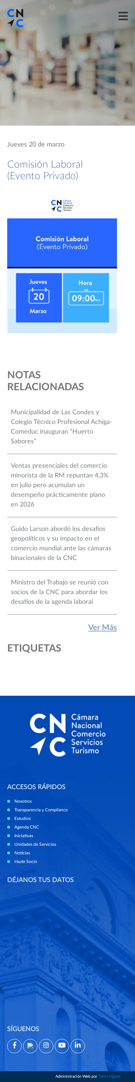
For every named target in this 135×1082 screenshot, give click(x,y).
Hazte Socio (25, 861)
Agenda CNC (26, 827)
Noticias (22, 853)
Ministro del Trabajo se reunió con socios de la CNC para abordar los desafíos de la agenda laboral (59, 592)
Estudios (22, 818)
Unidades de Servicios (35, 844)
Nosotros (23, 801)
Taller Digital (109, 1076)
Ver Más (102, 627)
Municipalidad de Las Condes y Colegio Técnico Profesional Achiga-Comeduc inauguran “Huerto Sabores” (61, 427)
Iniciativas (23, 836)
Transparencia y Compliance (41, 810)
